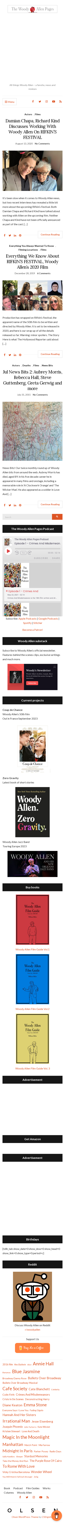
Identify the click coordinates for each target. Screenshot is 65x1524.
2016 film (7, 1364)
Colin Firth (8, 1394)
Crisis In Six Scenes (13, 1399)
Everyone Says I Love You (15, 1410)
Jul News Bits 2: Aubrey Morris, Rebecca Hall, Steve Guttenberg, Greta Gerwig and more (32, 380)
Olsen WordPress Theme (25, 1516)
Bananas (6, 1372)
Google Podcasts (48, 618)
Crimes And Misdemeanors (33, 1394)
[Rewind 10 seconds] (17, 553)
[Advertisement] (32, 48)
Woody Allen (24, 1492)
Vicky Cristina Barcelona (16, 1472)
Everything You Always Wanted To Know (31, 245)
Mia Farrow (44, 1445)
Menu (10, 101)
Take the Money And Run (15, 1461)
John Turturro (30, 1427)
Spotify (27, 622)
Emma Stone (35, 1404)
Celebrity (55, 1389)
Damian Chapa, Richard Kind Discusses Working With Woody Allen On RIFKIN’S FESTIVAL (33, 129)
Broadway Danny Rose (14, 1378)
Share (56, 558)
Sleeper (19, 1456)
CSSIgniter (47, 1516)
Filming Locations (28, 249)
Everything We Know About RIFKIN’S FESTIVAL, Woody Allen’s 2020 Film (32, 261)
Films (38, 114)
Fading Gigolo (36, 1410)
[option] (32, 582)
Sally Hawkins (8, 1456)
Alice (29, 1365)
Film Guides (33, 1488)
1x (23, 553)
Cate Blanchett (39, 1389)
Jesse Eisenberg (42, 1421)
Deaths (26, 365)
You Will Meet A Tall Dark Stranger (17, 1477)
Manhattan (12, 1444)
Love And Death (30, 1431)
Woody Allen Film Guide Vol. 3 (32, 1068)
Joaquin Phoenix (12, 1426)
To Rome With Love (18, 1466)
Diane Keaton (12, 1405)
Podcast (18, 1488)
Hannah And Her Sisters (19, 1415)
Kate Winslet (44, 1427)
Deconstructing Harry (37, 1399)
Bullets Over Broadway (44, 1378)
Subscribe (41, 558)
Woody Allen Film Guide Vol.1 (33, 949)
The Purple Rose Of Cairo (46, 1460)
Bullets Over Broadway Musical (20, 1382)
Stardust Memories (36, 1456)
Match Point (30, 1445)
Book (7, 1488)
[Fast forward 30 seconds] (32, 553)
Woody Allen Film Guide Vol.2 (33, 1008)
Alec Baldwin (20, 1364)
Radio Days (55, 1451)
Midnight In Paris (17, 1450)
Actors (28, 114)
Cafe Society (14, 1388)
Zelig (36, 1477)
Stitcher (37, 622)
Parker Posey (41, 1451)
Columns (9, 1492)
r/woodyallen (32, 1329)
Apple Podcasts (27, 618)
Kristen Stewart (11, 1431)
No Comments (42, 143)
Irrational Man (16, 1420)
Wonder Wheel (41, 1472)
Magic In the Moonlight (26, 1437)
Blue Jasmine (26, 1371)
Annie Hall (43, 1363)
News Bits (47, 365)
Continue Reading (50, 234)
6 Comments (43, 273)
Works (46, 1488)
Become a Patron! (32, 629)
